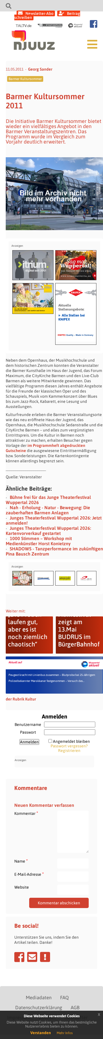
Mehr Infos (65, 1033)
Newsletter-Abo (39, 13)
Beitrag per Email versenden (32, 957)
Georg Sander (40, 69)
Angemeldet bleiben (71, 741)
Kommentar (26, 813)
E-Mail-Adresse (29, 874)
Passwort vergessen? (69, 746)
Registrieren (69, 750)
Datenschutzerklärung (38, 1007)
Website (21, 887)
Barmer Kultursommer (25, 79)
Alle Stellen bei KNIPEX (71, 317)
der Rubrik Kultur (21, 699)
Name (21, 861)
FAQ (64, 997)
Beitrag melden (45, 957)
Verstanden (40, 1032)
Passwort (28, 732)
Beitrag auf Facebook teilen (19, 957)
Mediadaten (39, 997)
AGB (75, 1007)
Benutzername (28, 724)
